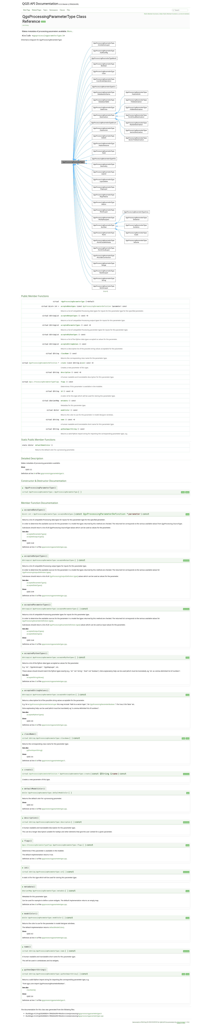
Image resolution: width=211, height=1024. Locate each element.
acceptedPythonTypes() (35, 715)
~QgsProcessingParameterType (73, 301)
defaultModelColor (42, 445)
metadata (64, 401)
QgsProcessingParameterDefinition (97, 306)
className (65, 353)
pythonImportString (69, 429)
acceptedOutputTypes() (35, 537)
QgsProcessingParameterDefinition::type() (37, 621)
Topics (45, 10)
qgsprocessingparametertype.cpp (54, 547)
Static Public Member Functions (168, 14)
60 (36, 938)
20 (36, 809)
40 (36, 725)
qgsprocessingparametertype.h (48, 35)
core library (25, 25)
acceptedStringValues (69, 344)
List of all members (184, 14)
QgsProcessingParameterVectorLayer (43, 704)
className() (31, 990)
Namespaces (53, 10)
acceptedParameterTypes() (36, 534)
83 (36, 761)
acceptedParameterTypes (70, 325)
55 (36, 547)
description (65, 372)
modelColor (65, 410)
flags (63, 382)
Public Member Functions (151, 14)
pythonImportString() (34, 750)
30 (36, 904)
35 (36, 681)
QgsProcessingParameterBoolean (102, 704)
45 (36, 644)
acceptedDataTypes (68, 306)
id (62, 391)
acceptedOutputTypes (69, 316)
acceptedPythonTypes (69, 334)
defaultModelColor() (56, 927)
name (83, 363)
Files (68, 10)
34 (34, 473)
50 (36, 596)
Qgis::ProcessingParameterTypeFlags (44, 382)
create (63, 363)
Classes (62, 10)
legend (105, 291)
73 (36, 1000)
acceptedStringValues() (35, 677)
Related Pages (36, 10)
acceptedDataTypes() (34, 585)
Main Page (26, 10)
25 (36, 859)
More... (70, 31)
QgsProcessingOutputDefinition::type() (36, 572)
